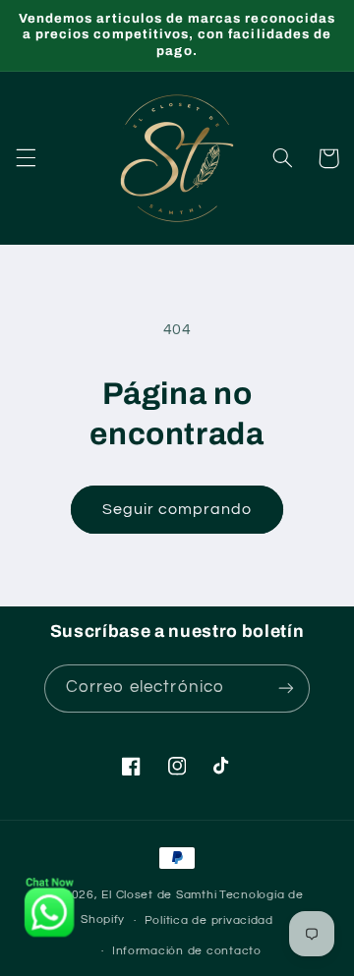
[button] (25, 158)
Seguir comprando (177, 509)
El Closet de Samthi (158, 895)
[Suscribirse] (286, 688)
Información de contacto (187, 951)
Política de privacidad (209, 920)
